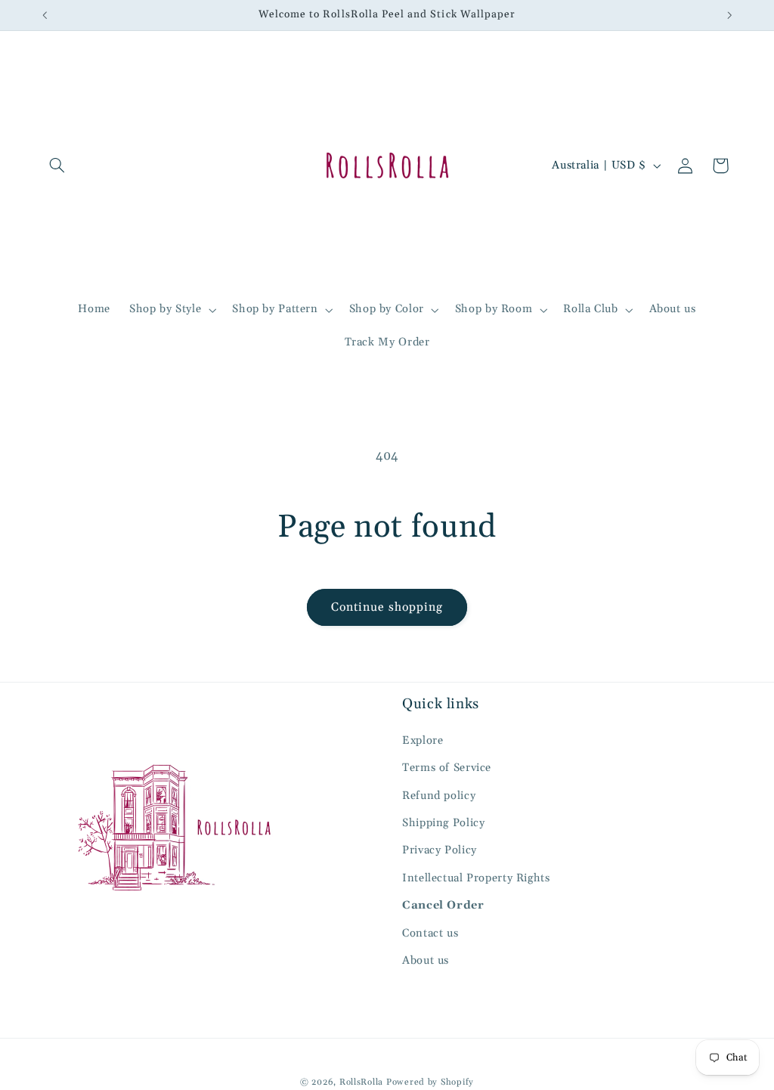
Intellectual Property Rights (476, 878)
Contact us (430, 933)
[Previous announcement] (44, 15)
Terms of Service (446, 767)
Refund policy (438, 795)
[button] (57, 165)
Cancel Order (443, 905)
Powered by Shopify (430, 1082)
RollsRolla (361, 1082)
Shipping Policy (443, 823)
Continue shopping (387, 607)
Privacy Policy (439, 850)
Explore (422, 740)
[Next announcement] (729, 15)
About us (425, 960)
